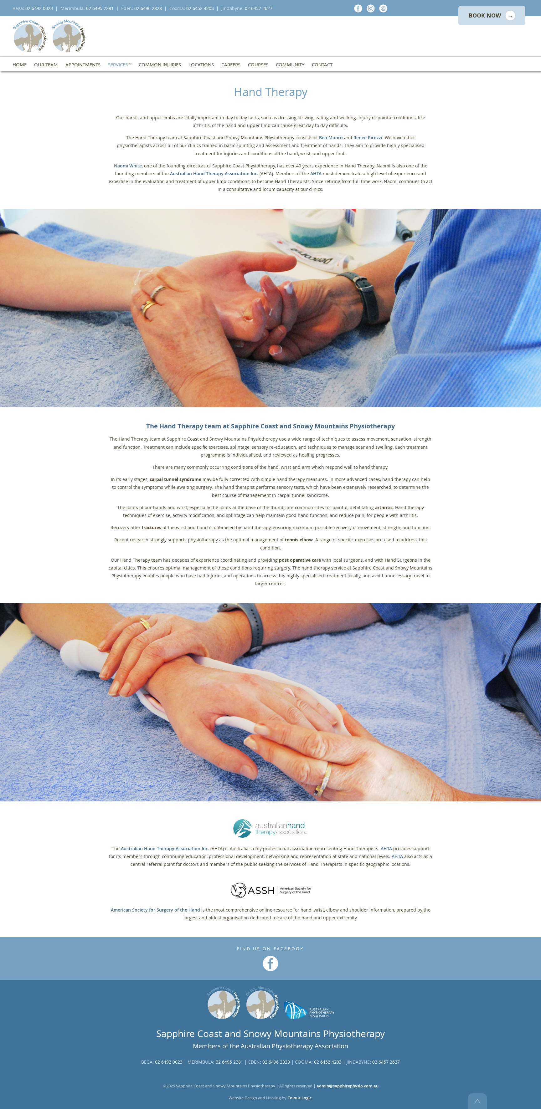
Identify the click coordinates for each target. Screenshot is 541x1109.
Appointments (82, 64)
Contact (322, 64)
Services (118, 64)
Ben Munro (331, 138)
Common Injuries (160, 64)
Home (20, 64)
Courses (258, 64)
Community (290, 64)
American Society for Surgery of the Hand (155, 910)
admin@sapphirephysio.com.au (348, 1086)
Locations (201, 64)
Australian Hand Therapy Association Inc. (214, 173)
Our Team (46, 64)
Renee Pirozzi (367, 138)
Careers (230, 64)
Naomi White (128, 166)
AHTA (316, 173)
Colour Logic (299, 1098)
